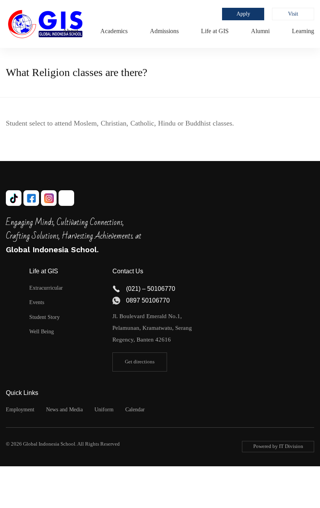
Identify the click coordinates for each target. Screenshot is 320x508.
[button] (139, 362)
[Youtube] (66, 198)
